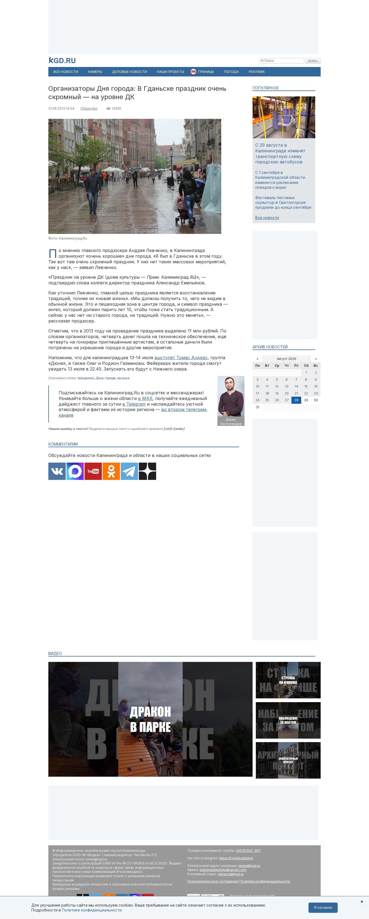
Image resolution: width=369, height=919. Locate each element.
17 (257, 393)
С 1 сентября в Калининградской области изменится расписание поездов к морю (280, 180)
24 (258, 400)
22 (306, 393)
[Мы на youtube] (93, 472)
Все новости (267, 217)
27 (287, 400)
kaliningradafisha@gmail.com (223, 870)
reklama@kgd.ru (231, 874)
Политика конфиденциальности (264, 881)
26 (277, 400)
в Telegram (134, 404)
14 (296, 386)
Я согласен (323, 907)
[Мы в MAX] (75, 472)
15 (306, 386)
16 (316, 386)
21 (296, 393)
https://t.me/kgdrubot (236, 858)
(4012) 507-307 (248, 851)
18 (267, 393)
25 (267, 400)
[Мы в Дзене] (147, 472)
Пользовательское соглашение (213, 881)
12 (277, 386)
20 (287, 393)
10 (257, 386)
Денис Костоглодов (231, 422)
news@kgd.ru (249, 866)
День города (105, 378)
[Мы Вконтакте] (57, 472)
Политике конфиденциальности (92, 910)
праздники (85, 378)
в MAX (145, 398)
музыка (123, 378)
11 (267, 386)
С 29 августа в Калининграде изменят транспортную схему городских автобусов (280, 153)
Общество (89, 108)
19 (277, 393)
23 (316, 393)
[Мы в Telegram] (129, 472)
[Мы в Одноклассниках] (111, 472)
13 (287, 386)
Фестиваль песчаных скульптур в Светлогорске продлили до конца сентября (283, 202)
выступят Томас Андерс (181, 357)
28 (296, 400)
